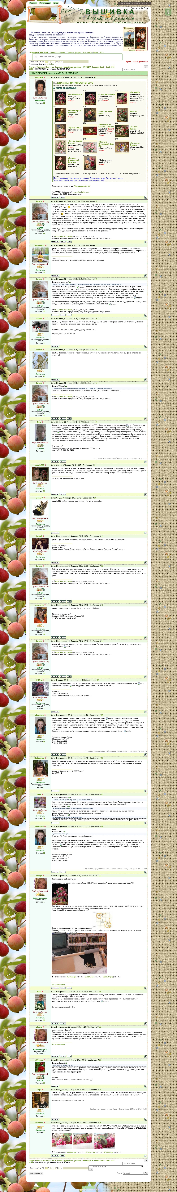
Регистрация (45, 3)
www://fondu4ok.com (81, 192)
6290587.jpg (108, 977)
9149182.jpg (71, 977)
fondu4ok (50, 64)
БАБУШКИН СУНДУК (63, 237)
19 (102, 826)
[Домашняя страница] (62, 197)
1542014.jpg (89, 977)
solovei (39, 350)
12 (102, 566)
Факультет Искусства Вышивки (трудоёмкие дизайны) (58, 67)
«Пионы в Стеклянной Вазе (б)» (106, 144)
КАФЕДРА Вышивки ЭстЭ (93, 67)
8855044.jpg (71, 1152)
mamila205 (39, 465)
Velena (39, 319)
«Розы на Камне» (134, 128)
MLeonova (39, 715)
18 (102, 794)
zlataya (39, 876)
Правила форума (74, 52)
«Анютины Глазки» (135, 144)
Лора (39, 1090)
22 (100, 1027)
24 (100, 1090)
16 (102, 715)
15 (98, 680)
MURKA (39, 680)
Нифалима (39, 758)
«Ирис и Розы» (74, 128)
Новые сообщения (57, 52)
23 (100, 1060)
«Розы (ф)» (135, 92)
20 (100, 876)
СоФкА (39, 536)
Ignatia (39, 201)
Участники (87, 52)
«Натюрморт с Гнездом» (74, 112)
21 (100, 991)
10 (95, 498)
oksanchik (39, 605)
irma (39, 991)
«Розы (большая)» (106, 94)
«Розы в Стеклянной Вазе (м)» (73, 160)
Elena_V (39, 498)
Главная (33, 3)
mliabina (39, 1123)
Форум (32, 67)
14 (102, 641)
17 (102, 758)
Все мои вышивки (58, 985)
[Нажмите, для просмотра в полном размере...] (60, 904)
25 (57, 62)
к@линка (39, 1060)
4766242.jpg (90, 1152)
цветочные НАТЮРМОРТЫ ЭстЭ (75, 83)
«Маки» (133, 112)
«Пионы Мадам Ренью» (75, 142)
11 (102, 536)
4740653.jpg (108, 1152)
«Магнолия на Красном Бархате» (106, 126)
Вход (56, 3)
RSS (102, 52)
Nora (39, 422)
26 (59, 62)
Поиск (95, 52)
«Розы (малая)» (75, 94)
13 (102, 605)
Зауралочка (39, 245)
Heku (39, 794)
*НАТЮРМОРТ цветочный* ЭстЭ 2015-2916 (52, 69)
